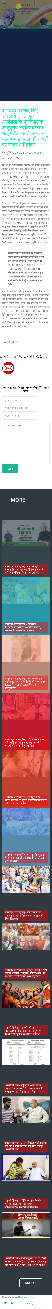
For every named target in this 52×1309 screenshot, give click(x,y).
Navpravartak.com (26, 1297)
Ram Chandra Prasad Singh (26, 153)
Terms (20, 1303)
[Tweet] (13, 342)
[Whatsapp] (17, 342)
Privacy (29, 1303)
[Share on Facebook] (9, 342)
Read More (31, 1282)
